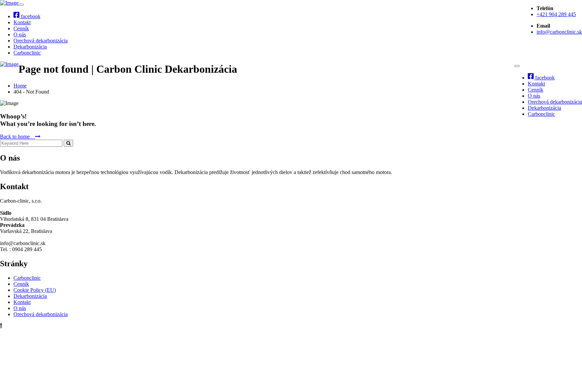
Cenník (21, 28)
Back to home (17, 136)
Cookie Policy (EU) (34, 290)
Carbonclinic (27, 53)
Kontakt (22, 22)
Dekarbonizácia (30, 46)
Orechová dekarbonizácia (40, 40)
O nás (19, 34)
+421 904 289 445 (556, 14)
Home (20, 86)
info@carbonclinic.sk (559, 32)
